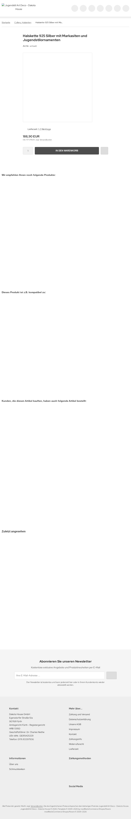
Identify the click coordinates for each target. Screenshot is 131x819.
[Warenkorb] (117, 8)
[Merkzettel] (108, 8)
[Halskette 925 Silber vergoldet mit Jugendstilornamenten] (36, 216)
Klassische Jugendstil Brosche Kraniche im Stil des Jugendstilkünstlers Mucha (47, 499)
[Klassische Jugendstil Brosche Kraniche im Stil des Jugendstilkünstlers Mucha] (47, 453)
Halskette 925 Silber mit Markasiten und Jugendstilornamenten (39, 613)
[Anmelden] (91, 8)
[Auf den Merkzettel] (104, 150)
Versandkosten (46, 139)
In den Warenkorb (67, 150)
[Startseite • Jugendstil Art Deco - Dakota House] (19, 9)
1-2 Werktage (44, 129)
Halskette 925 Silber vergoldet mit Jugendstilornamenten (36, 251)
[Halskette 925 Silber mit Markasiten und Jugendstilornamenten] (39, 576)
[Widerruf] (100, 8)
